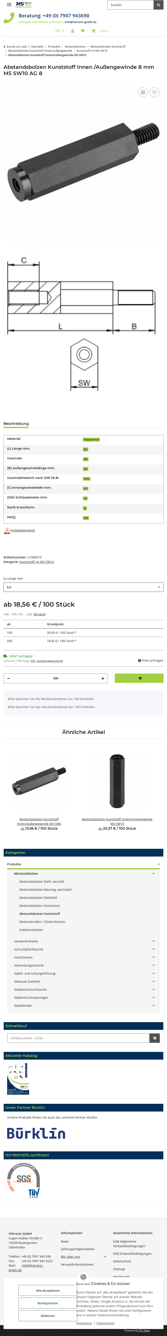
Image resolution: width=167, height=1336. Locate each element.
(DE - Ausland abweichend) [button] (47, 661)
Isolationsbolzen (31, 930)
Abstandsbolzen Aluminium (39, 906)
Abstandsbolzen (26, 873)
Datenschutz (122, 1261)
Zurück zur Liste (17, 46)
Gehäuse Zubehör (27, 981)
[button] (73, 30)
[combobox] (83, 587)
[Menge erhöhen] (103, 678)
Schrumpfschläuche (28, 949)
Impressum (121, 1277)
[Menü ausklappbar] (9, 2)
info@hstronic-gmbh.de (80, 22)
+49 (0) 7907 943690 (66, 15)
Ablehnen (48, 1316)
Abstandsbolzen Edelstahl (38, 898)
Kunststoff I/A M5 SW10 (37, 562)
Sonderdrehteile (26, 941)
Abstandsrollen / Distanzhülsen (42, 922)
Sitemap (119, 1269)
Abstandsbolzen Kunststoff (39, 914)
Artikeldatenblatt (22, 530)
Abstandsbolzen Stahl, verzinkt (41, 881)
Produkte (14, 864)
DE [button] (57, 30)
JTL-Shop (144, 1330)
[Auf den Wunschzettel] (154, 92)
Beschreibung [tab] (16, 424)
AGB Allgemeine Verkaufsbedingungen (129, 1243)
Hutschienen (23, 957)
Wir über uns (70, 1257)
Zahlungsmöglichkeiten (78, 1249)
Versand (39, 614)
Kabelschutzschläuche (30, 989)
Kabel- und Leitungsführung (34, 973)
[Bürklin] (36, 1133)
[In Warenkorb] (154, 1038)
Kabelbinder (23, 1005)
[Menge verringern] (8, 678)
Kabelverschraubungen (31, 997)
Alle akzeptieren (48, 1290)
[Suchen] (159, 5)
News (65, 1241)
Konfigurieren (48, 1303)
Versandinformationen (77, 1264)
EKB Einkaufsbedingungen (132, 1254)
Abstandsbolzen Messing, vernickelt (45, 889)
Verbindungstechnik (28, 965)
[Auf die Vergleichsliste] (143, 92)
